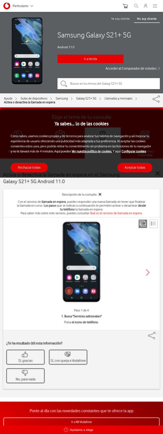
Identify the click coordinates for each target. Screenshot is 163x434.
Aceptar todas (135, 167)
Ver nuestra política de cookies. (92, 151)
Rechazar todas (29, 167)
